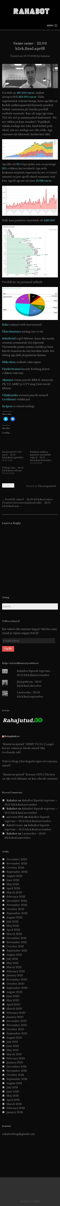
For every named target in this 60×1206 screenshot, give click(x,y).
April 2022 (13, 929)
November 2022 (16, 905)
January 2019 (14, 1062)
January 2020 (14, 1017)
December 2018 (16, 1066)
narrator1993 (14, 817)
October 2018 (15, 1075)
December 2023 (16, 859)
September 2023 (17, 871)
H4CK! (8, 648)
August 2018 (14, 1083)
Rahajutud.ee (12, 736)
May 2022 (12, 925)
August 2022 (14, 917)
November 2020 (16, 979)
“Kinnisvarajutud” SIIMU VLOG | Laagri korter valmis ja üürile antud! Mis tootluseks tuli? (28, 748)
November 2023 (16, 863)
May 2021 (12, 963)
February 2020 (15, 1012)
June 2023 (12, 880)
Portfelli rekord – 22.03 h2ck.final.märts (27, 499)
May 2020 (12, 1000)
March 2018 (14, 1104)
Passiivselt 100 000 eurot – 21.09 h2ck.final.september (13, 455)
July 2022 (12, 921)
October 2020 (15, 983)
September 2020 (17, 987)
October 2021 (15, 946)
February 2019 (15, 1058)
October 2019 (15, 1029)
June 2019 (12, 1046)
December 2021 (16, 938)
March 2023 (14, 892)
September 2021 (16, 950)
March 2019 (14, 1054)
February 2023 (15, 896)
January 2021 (14, 975)
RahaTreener (14, 825)
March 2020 (14, 1008)
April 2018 (13, 1099)
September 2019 (16, 1033)
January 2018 (14, 1112)
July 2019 (12, 1041)
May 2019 (12, 1050)
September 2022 (17, 913)
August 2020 (14, 992)
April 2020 (13, 1004)
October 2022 (15, 909)
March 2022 (14, 934)
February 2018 (15, 1108)
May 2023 (12, 884)
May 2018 (12, 1095)
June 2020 (12, 996)
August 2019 (14, 1037)
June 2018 (12, 1091)
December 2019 (16, 1021)
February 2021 (15, 971)
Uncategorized (47, 486)
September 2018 (16, 1079)
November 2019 (16, 1025)
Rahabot (45, 56)
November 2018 (16, 1070)
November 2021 (16, 942)
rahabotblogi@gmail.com (18, 1134)
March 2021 (14, 967)
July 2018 (12, 1087)
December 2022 (16, 900)
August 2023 (14, 876)
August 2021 (14, 954)
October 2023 (15, 867)
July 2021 (12, 958)
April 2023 (13, 888)
